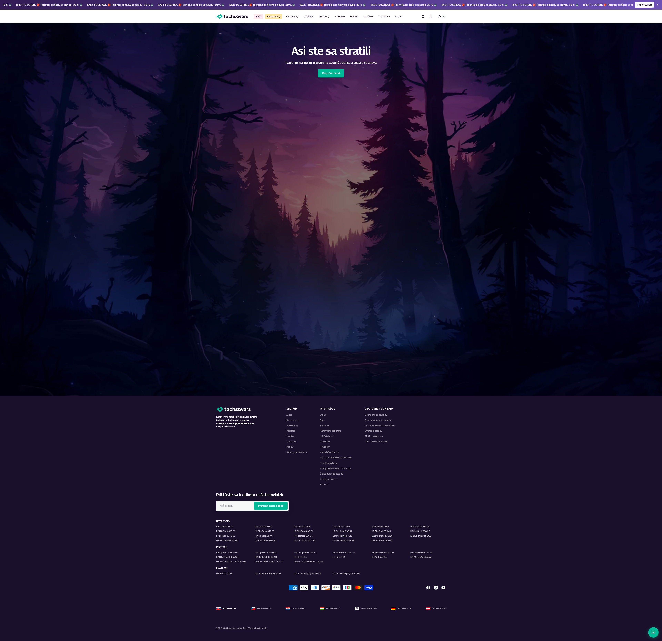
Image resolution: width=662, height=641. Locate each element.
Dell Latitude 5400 (224, 526)
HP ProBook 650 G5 (303, 535)
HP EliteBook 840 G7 (342, 531)
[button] (423, 16)
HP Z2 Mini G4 (300, 557)
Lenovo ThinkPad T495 (343, 540)
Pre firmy (325, 441)
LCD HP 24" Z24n (224, 573)
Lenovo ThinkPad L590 (265, 540)
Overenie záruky (373, 431)
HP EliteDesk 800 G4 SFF (383, 552)
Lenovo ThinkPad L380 (382, 535)
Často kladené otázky (331, 473)
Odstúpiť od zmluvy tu (376, 441)
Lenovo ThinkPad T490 (304, 540)
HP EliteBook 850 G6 (381, 531)
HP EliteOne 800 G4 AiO (266, 557)
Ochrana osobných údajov (378, 420)
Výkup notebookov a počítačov (336, 457)
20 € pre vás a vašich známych (335, 468)
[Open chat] (653, 632)
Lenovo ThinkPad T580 (382, 540)
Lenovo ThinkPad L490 (226, 540)
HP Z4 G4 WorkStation (421, 557)
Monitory (290, 436)
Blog (322, 420)
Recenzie (324, 425)
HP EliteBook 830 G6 (225, 531)
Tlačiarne (291, 441)
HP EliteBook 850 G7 (420, 531)
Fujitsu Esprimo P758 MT (305, 552)
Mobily (289, 447)
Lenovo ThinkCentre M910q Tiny (308, 561)
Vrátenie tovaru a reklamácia (380, 425)
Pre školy (324, 447)
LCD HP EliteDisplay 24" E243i (307, 573)
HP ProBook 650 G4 (264, 535)
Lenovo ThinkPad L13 (342, 535)
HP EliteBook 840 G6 (303, 531)
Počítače (290, 431)
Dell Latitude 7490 (380, 526)
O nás (323, 414)
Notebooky (292, 425)
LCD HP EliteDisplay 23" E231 (268, 573)
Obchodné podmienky (376, 414)
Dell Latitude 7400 (341, 526)
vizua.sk (262, 628)
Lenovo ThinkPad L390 (420, 535)
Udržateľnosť (327, 436)
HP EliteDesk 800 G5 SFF (227, 557)
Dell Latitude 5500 (263, 526)
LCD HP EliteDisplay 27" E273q (346, 573)
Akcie (289, 414)
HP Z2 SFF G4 (339, 557)
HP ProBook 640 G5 (225, 535)
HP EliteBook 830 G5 (420, 526)
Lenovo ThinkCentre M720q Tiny (231, 561)
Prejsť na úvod (331, 73)
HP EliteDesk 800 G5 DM (421, 552)
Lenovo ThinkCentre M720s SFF (269, 561)
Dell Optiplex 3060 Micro (227, 552)
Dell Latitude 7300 (302, 526)
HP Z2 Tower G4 (379, 557)
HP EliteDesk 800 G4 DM (344, 552)
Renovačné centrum (330, 431)
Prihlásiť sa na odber (270, 505)
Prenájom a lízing (329, 463)
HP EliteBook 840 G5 (264, 531)
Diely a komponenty (296, 452)
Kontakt (324, 484)
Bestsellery (292, 420)
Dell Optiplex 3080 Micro (266, 552)
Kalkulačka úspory (329, 452)
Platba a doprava (374, 436)
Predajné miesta (328, 479)
